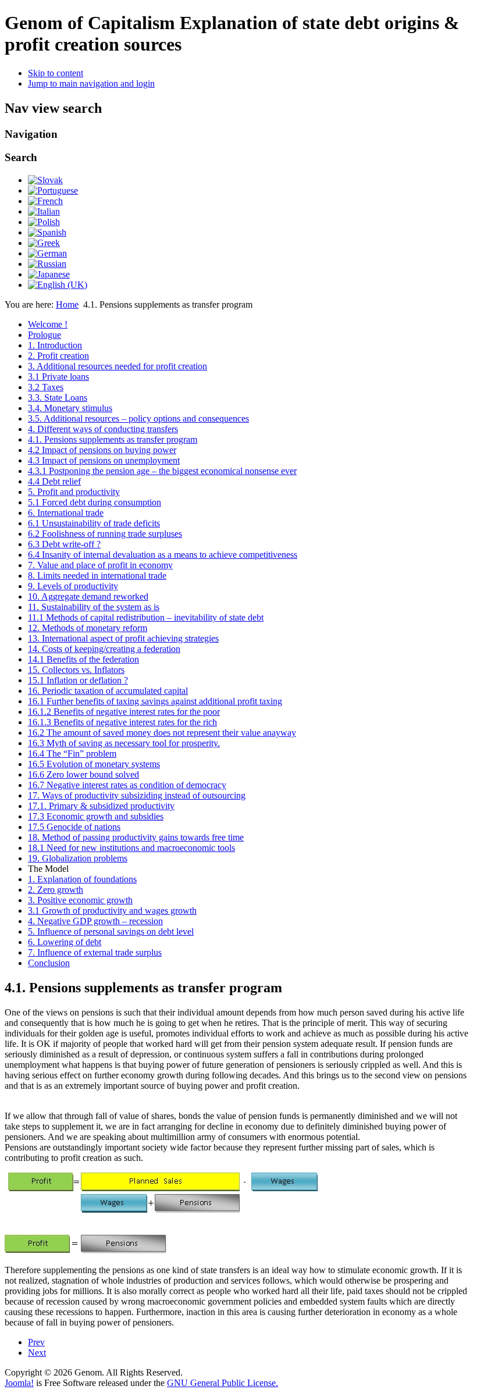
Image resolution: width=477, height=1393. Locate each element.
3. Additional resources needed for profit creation (117, 366)
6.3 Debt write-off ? (64, 544)
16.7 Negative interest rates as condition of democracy (127, 785)
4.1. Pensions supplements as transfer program (112, 439)
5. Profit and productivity (74, 492)
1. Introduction (55, 345)
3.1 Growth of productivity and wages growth (112, 910)
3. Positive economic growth (80, 900)
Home (67, 304)
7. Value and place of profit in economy (100, 565)
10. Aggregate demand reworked (88, 596)
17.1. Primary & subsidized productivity (101, 806)
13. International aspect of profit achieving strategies (123, 638)
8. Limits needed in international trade (97, 575)
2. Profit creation (58, 356)
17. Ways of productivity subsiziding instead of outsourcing (136, 795)
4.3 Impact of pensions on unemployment (104, 460)
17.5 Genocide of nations (74, 827)
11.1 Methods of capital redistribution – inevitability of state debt (146, 617)
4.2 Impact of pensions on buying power (102, 450)
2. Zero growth (55, 890)
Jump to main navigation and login (91, 83)
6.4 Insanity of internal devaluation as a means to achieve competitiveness (162, 555)
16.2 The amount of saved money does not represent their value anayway (162, 733)
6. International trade (66, 513)
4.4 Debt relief (54, 481)
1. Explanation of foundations (82, 879)
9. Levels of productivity (73, 586)
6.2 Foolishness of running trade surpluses (105, 534)
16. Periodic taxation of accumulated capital (108, 691)
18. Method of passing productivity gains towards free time (136, 837)
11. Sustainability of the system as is (93, 607)
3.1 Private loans (58, 377)
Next (37, 1353)
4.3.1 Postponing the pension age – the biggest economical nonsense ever (162, 471)
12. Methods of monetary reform (87, 628)
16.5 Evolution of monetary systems (94, 764)
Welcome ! (47, 324)
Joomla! (19, 1383)
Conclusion (49, 963)
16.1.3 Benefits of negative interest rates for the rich (122, 722)
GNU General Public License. (222, 1383)
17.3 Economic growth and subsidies (95, 816)
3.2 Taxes (45, 387)
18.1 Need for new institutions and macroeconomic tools (131, 848)
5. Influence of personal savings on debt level (111, 931)
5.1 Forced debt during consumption (94, 502)
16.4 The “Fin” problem (72, 753)
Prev (36, 1342)
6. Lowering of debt (64, 942)
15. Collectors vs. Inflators (76, 670)
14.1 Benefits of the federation (83, 659)
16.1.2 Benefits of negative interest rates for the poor (124, 712)
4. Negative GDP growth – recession (95, 921)
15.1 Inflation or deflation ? (78, 680)
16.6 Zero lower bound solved (83, 774)
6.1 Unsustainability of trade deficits (94, 523)
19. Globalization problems (77, 858)
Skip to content (55, 73)
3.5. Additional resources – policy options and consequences (138, 418)
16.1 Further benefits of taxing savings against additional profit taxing (155, 701)
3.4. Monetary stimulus (70, 408)
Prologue (44, 335)
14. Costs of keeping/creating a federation (104, 649)
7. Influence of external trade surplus (95, 952)
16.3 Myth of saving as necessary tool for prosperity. (124, 743)
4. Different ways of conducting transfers (103, 429)
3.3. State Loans (57, 397)
